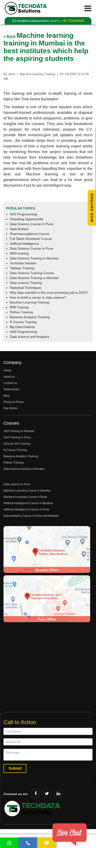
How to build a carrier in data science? (38, 297)
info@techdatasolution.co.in (36, 21)
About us (9, 376)
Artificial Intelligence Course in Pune (26, 509)
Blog (6, 395)
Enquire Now (92, 208)
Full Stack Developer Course (31, 239)
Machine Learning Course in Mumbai (27, 490)
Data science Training (26, 283)
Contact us (10, 383)
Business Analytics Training (30, 317)
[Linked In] (58, 793)
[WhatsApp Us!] (9, 843)
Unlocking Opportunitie (26, 219)
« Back (10, 36)
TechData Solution (23, 263)
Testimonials (11, 389)
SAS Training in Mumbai (18, 431)
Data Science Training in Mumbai (34, 258)
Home (7, 370)
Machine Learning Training (29, 302)
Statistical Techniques (25, 288)
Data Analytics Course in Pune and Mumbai (30, 515)
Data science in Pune (17, 484)
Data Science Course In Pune (31, 224)
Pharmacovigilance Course (29, 234)
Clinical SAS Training (17, 443)
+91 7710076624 (72, 21)
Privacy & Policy (13, 402)
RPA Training (19, 307)
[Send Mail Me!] (46, 843)
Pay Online (10, 408)
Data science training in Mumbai (23, 469)
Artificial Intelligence (24, 243)
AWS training (19, 253)
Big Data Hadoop (22, 327)
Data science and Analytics (29, 337)
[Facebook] (35, 793)
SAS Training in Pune (17, 437)
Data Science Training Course (32, 273)
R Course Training (23, 322)
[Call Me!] (28, 843)
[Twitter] (47, 793)
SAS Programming (23, 214)
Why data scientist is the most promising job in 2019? (49, 292)
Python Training (21, 312)
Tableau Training (22, 268)
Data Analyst (19, 229)
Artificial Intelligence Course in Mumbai (28, 503)
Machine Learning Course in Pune (25, 497)
